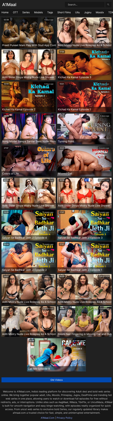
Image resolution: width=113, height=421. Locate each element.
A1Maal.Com (47, 417)
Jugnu (87, 12)
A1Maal (9, 4)
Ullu (77, 12)
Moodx (100, 12)
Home (5, 12)
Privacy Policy (64, 417)
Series (26, 12)
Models (38, 12)
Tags (50, 12)
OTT (15, 12)
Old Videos (56, 379)
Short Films (64, 12)
